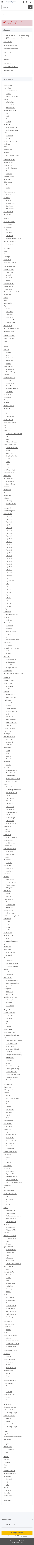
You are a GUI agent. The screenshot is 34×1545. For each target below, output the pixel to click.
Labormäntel (8, 165)
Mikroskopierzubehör (10, 1335)
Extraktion (7, 762)
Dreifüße (8, 1275)
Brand (8, 1373)
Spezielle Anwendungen (13, 238)
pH (7, 1021)
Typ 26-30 (9, 541)
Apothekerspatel (11, 1249)
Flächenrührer (10, 1210)
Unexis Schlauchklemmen (14, 1182)
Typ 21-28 (9, 527)
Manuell (8, 1163)
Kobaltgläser (8, 846)
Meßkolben (7, 397)
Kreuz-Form (9, 386)
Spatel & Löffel (8, 1247)
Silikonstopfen (8, 478)
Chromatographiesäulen (13, 790)
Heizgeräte (7, 609)
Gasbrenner (7, 1129)
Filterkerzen (9, 795)
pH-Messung (10, 1057)
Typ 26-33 (9, 550)
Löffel (7, 1255)
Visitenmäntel (8, 182)
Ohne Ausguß (10, 854)
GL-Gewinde (10, 742)
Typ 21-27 (9, 525)
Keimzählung (10, 1046)
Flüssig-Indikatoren (10, 1407)
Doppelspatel (10, 1252)
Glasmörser (7, 826)
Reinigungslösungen (10, 1032)
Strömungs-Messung (12, 1069)
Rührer (6, 425)
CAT (7, 1386)
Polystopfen (7, 408)
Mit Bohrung (10, 369)
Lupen (6, 1332)
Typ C (7, 578)
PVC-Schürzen (8, 147)
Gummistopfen (8, 366)
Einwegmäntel (8, 162)
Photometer (9, 1060)
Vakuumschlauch (11, 442)
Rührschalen (8, 428)
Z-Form (8, 1205)
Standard (9, 1391)
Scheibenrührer (11, 1221)
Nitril (7, 116)
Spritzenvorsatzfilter (10, 241)
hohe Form (9, 686)
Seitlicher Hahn (11, 697)
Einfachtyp (9, 961)
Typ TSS (8, 606)
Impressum (7, 63)
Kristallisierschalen (10, 848)
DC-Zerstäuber (8, 211)
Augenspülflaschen (12, 127)
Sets (7, 1452)
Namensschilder (9, 176)
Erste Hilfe (7, 124)
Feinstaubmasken (11, 91)
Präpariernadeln (9, 1191)
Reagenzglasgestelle (10, 262)
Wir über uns (8, 41)
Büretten (6, 692)
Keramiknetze (8, 1165)
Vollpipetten (10, 888)
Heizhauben (7, 612)
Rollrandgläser (8, 910)
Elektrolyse (7, 734)
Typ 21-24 (9, 516)
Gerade (8, 450)
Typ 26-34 (9, 553)
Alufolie (8, 200)
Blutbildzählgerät (9, 511)
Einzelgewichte (10, 1449)
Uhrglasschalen (8, 986)
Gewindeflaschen (11, 773)
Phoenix (8, 634)
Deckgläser (7, 1327)
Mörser (6, 297)
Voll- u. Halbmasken (12, 96)
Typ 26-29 (9, 539)
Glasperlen (7, 829)
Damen (8, 185)
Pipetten (6, 403)
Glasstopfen (7, 834)
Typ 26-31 (9, 544)
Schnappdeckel (10, 913)
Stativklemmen (10, 1283)
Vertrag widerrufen (17, 1533)
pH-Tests (8, 1418)
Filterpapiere (8, 227)
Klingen (8, 1244)
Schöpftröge (10, 1109)
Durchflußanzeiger (12, 447)
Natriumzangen (11, 1311)
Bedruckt (9, 352)
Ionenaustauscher (9, 1394)
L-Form (8, 459)
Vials (5, 492)
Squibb (8, 938)
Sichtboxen (7, 475)
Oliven (8, 461)
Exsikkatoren (8, 344)
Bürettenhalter (8, 1121)
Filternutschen (10, 798)
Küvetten (6, 857)
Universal (9, 174)
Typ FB (8, 586)
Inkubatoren (7, 617)
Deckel (8, 309)
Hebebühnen (8, 1154)
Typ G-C (8, 589)
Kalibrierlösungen (9, 1013)
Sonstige (8, 1421)
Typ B (7, 1484)
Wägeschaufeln (11, 1230)
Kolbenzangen (10, 1303)
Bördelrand (9, 739)
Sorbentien (7, 214)
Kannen (8, 1104)
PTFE (5, 411)
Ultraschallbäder (9, 665)
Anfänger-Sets (10, 203)
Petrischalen (7, 874)
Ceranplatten (8, 1123)
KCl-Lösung (9, 1015)
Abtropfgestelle (8, 1090)
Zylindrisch (9, 391)
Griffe (7, 1241)
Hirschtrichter (8, 289)
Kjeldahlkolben (8, 840)
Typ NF (8, 595)
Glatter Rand (10, 907)
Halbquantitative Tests (11, 1410)
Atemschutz (7, 88)
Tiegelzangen (10, 1317)
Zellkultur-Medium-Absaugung (13, 673)
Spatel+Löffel (8, 303)
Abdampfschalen (9, 269)
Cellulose (9, 224)
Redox (8, 1024)
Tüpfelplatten (8, 325)
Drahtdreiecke (8, 1126)
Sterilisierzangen (11, 1314)
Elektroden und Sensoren (14, 1041)
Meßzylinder (8, 400)
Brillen (6, 99)
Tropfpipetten (10, 885)
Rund (7, 355)
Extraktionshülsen (9, 221)
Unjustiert (9, 896)
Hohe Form (9, 317)
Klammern (7, 254)
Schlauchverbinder (10, 445)
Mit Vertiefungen (11, 1346)
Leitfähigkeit (10, 1018)
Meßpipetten (10, 879)
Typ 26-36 (9, 558)
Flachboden (9, 272)
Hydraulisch (9, 1160)
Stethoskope (7, 1493)
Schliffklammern (9, 473)
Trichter (6, 487)
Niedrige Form (10, 323)
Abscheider (9, 703)
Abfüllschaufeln (9, 338)
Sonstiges (7, 179)
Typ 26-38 (9, 564)
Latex (7, 113)
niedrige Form (10, 689)
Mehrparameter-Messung (14, 1055)
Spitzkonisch (10, 1005)
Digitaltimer (7, 1434)
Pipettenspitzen (11, 1367)
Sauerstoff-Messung (12, 1066)
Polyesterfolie (10, 209)
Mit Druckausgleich (12, 980)
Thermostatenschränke (13, 1074)
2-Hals (8, 924)
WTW (5, 1038)
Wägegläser (7, 495)
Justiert (8, 893)
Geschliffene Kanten (12, 1341)
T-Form (8, 464)
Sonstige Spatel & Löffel (13, 1263)
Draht (7, 1196)
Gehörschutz (8, 133)
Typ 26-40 (9, 569)
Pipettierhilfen (8, 1370)
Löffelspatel (9, 1258)
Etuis (5, 251)
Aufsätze (8, 706)
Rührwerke (7, 642)
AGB (5, 56)
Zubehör (8, 122)
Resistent (9, 1479)
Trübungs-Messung (12, 1077)
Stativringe (9, 1289)
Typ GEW (8, 592)
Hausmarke (9, 136)
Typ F (7, 584)
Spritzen (6, 1487)
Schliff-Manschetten (10, 470)
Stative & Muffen (9, 1272)
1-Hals (8, 921)
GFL (7, 1389)
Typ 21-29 (9, 530)
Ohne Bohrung (10, 372)
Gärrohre (6, 784)
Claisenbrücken (11, 708)
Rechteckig (9, 1199)
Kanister (6, 375)
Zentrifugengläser (9, 1000)
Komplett (9, 753)
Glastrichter (9, 975)
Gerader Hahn (10, 694)
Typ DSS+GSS (10, 581)
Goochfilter (9, 314)
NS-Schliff (9, 745)
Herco (8, 1397)
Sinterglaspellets (11, 823)
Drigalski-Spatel (9, 731)
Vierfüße (8, 1292)
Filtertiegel (9, 311)
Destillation (7, 700)
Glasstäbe (7, 832)
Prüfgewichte (8, 1447)
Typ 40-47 (9, 575)
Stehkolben (7, 949)
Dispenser (7, 1353)
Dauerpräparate (9, 1324)
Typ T (7, 600)
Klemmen (7, 1168)
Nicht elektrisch (11, 631)
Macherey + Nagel (11, 1413)
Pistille (6, 300)
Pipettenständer (9, 405)
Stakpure (9, 1400)
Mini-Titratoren (10, 662)
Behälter (6, 1093)
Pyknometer (7, 890)
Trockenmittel (8, 1496)
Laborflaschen (10, 776)
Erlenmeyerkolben (9, 736)
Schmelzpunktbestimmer (11, 1035)
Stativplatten (10, 1286)
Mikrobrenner (10, 1143)
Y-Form (8, 467)
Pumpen (6, 637)
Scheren (6, 1233)
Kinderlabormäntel (12, 168)
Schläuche (7, 431)
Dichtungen (7, 1462)
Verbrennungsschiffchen (11, 328)
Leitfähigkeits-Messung (13, 1052)
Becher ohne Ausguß (12, 1098)
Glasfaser (9, 230)
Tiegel (5, 306)
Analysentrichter (11, 972)
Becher (6, 341)
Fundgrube (7, 1500)
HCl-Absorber (10, 815)
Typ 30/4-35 (9, 572)
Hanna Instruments (12, 659)
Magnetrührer (8, 623)
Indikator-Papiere (9, 1415)
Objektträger (8, 1338)
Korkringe (7, 257)
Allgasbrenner (10, 1132)
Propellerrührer (11, 1219)
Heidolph (9, 620)
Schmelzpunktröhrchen (11, 941)
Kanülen (8, 1490)
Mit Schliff (9, 955)
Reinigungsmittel (11, 668)
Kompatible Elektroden (13, 1049)
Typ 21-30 (9, 533)
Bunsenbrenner (11, 1135)
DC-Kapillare (8, 195)
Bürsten (6, 1459)
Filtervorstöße (10, 809)
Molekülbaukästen (9, 1470)
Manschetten (10, 417)
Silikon (8, 439)
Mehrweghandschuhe (10, 141)
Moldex (8, 94)
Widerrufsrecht (8, 70)
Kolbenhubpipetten (10, 1359)
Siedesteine (7, 1476)
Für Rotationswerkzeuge (13, 1216)
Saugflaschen (10, 820)
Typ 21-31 (9, 536)
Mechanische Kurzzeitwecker (13, 1437)
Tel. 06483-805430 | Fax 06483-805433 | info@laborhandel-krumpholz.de (16, 37)
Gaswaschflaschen (11, 770)
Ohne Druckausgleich (12, 983)
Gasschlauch (10, 1137)
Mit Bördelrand (10, 843)
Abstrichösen (8, 1087)
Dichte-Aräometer (9, 728)
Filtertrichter (10, 806)
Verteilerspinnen (11, 720)
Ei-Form (8, 380)
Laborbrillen (10, 102)
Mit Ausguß (9, 851)
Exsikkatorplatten (9, 286)
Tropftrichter (8, 977)
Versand (25, 1536)
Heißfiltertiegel (10, 818)
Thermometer (8, 958)
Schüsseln (9, 1112)
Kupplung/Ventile (11, 456)
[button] (23, 2)
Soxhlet (8, 764)
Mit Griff (8, 275)
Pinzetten (7, 1188)
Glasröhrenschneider (10, 1151)
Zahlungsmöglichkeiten (11, 45)
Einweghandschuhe (10, 110)
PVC (7, 436)
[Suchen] (30, 7)
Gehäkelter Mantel (12, 614)
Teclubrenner (10, 1149)
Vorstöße (8, 725)
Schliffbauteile (10, 717)
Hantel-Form (10, 383)
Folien (5, 1468)
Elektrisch (9, 1157)
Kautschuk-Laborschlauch (14, 433)
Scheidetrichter (8, 935)
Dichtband (9, 414)
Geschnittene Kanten (12, 1343)
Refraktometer (8, 1029)
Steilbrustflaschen (11, 358)
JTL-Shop (20, 1542)
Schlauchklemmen (11, 1179)
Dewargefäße (8, 513)
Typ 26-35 (9, 555)
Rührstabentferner (12, 389)
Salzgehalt (9, 1027)
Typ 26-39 (9, 567)
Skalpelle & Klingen (10, 1235)
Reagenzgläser (8, 419)
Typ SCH (8, 598)
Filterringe (9, 501)
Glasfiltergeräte (8, 787)
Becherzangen (10, 1297)
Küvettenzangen (11, 1306)
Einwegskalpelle (11, 1238)
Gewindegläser (10, 905)
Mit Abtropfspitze (11, 837)
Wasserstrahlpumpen (13, 640)
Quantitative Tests (9, 1424)
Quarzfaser (9, 235)
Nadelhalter (7, 1185)
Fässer (6, 347)
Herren (8, 188)
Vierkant (8, 281)
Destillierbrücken (11, 711)
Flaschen (6, 349)
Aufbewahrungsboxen (13, 155)
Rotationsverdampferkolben (12, 916)
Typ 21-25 (9, 519)
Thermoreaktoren (11, 1071)
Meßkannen (7, 394)
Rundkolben (7, 919)
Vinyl (7, 119)
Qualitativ (9, 233)
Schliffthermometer (12, 963)
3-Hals (8, 927)
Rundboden (9, 278)
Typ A (7, 1482)
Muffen (8, 1277)
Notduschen (7, 144)
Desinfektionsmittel (12, 130)
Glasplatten (9, 206)
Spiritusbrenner (9, 944)
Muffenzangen (10, 1308)
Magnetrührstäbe (9, 377)
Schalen (8, 1107)
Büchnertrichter (9, 283)
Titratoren (7, 656)
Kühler (8, 714)
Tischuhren (7, 1439)
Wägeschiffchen (9, 331)
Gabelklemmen (10, 1171)
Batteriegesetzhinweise (11, 66)
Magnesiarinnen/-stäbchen (12, 292)
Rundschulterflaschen (13, 778)
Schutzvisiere (8, 150)
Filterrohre (9, 801)
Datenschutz (8, 52)
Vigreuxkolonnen (11, 722)
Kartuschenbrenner (12, 1140)
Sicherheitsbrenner (12, 1146)
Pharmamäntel (10, 171)
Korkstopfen (7, 259)
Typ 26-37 (9, 561)
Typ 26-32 (9, 547)
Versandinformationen (11, 49)
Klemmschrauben (11, 1177)
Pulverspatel (10, 1261)
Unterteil (8, 756)
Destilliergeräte (8, 1383)
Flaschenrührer (11, 1213)
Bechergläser (8, 683)
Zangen (6, 1294)
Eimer (8, 1101)
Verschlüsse (9, 361)
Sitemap (6, 59)
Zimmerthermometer (12, 966)
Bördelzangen (10, 1300)
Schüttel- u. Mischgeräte (11, 648)
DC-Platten (7, 197)
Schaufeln (7, 1224)
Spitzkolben (7, 947)
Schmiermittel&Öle (10, 1473)
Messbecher (7, 295)
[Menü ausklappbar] (2, 1)
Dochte (8, 1269)
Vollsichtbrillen (10, 108)
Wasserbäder (8, 670)
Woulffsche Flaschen (10, 997)
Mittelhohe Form (11, 320)
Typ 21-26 (9, 522)
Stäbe (7, 1280)
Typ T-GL (8, 603)
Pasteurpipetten (11, 882)
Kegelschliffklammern (13, 1174)
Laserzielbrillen (11, 105)
